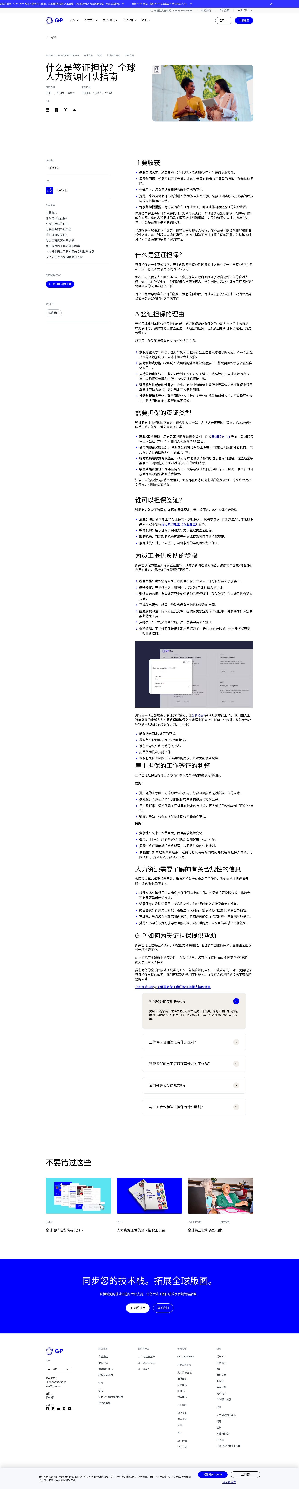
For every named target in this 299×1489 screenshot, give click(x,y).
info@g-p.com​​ (53, 1386)
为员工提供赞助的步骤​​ (60, 240)
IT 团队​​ (181, 1391)
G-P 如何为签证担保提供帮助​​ (64, 257)
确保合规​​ (103, 1362)
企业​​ (179, 1425)
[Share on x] (65, 110)
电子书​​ (220, 1439)
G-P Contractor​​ (146, 1362)
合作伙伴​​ (128, 20)
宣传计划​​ (182, 1447)
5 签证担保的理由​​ (57, 223)
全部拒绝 (245, 1474)
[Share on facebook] (56, 110)
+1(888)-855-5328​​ (56, 1382)
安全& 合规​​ (104, 1403)
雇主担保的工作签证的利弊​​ (63, 246)
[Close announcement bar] (271, 4)
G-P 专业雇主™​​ (146, 1356)
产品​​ (73, 20)
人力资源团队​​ (184, 1372)
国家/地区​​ (109, 20)
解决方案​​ (89, 20)
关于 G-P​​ (222, 1356)
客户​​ (219, 1369)
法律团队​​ (182, 1378)
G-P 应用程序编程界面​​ (110, 1397)
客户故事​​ (182, 1441)
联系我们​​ (51, 1397)
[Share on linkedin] (47, 110)
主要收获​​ (51, 212)
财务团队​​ (182, 1384)
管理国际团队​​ (105, 1369)
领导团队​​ (182, 1397)
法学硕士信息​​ (224, 1399)
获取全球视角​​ (105, 1375)
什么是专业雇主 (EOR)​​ (229, 1446)
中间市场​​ (182, 1419)
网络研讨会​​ (223, 1433)
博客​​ (219, 1421)
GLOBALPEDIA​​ (185, 1356)
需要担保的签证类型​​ (59, 229)
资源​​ (144, 20)
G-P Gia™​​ (143, 1369)
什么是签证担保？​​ (57, 218)
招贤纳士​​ (221, 1362)
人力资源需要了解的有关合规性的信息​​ (70, 251)
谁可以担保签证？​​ (57, 235)
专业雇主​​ (103, 1356)
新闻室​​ (220, 1381)
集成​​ (100, 1391)
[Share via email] (74, 110)
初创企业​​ (182, 1412)
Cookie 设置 (229, 1481)
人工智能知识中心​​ (226, 1415)
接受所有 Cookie (213, 1474)
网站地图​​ (221, 1393)
